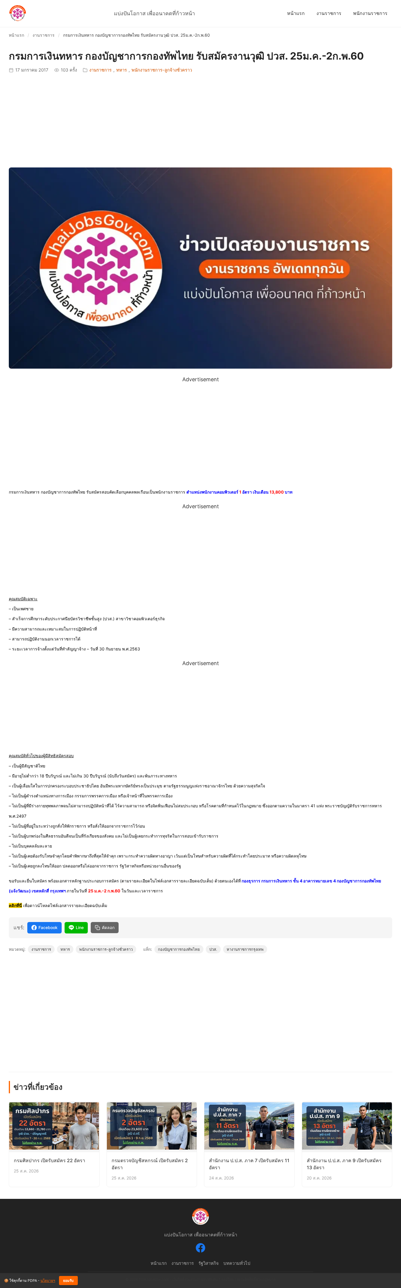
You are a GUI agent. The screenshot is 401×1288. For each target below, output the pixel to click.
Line (80, 927)
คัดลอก (108, 927)
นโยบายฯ (48, 1280)
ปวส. (213, 949)
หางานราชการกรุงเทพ (245, 949)
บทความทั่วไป (236, 1263)
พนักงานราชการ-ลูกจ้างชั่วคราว (162, 70)
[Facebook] (200, 1249)
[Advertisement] (200, 120)
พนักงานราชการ (370, 13)
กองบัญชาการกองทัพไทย (179, 949)
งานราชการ (328, 13)
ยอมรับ (68, 1281)
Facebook (48, 927)
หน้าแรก (296, 13)
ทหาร (121, 70)
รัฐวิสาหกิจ (208, 1263)
